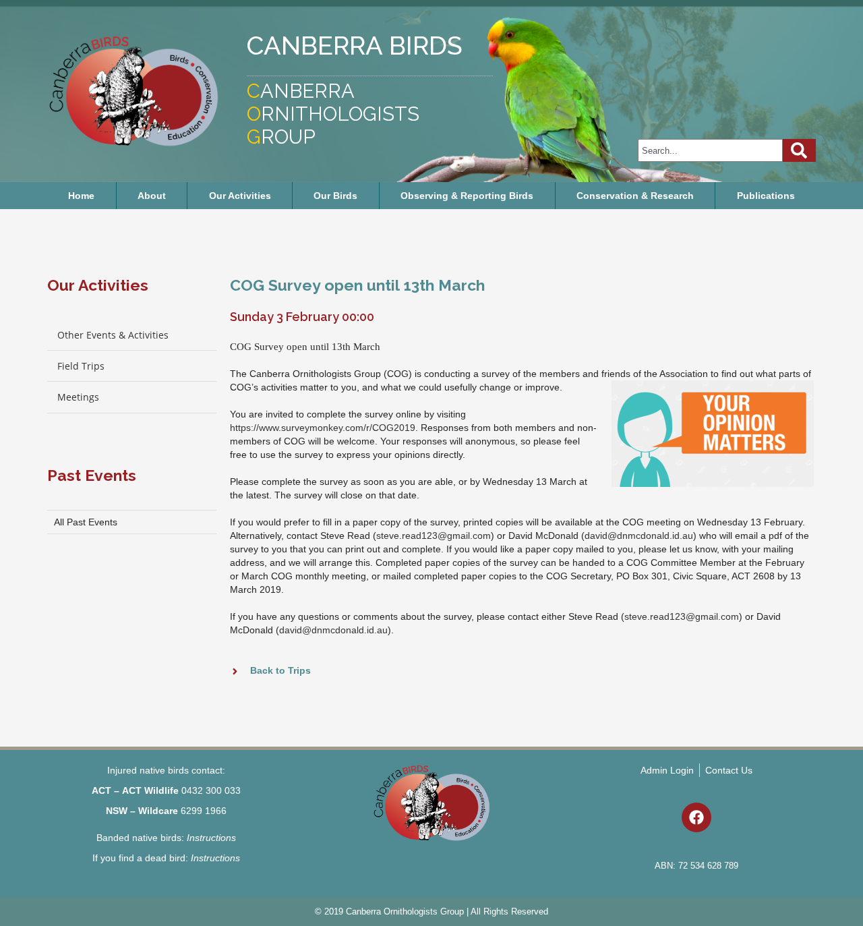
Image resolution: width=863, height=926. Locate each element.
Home (81, 195)
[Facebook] (696, 817)
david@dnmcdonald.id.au (639, 535)
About (152, 195)
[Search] (799, 150)
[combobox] (710, 150)
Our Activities (240, 195)
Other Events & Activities (113, 334)
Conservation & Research (635, 195)
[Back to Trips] (235, 671)
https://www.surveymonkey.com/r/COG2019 (322, 427)
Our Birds (335, 195)
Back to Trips (280, 670)
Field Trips (81, 365)
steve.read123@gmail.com (433, 535)
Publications (766, 195)
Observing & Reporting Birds (466, 195)
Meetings (78, 396)
